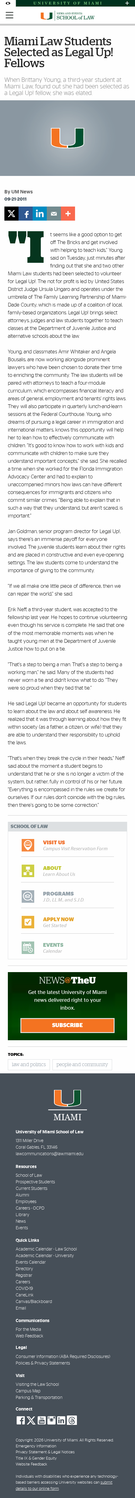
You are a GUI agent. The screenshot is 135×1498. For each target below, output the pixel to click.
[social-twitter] (31, 1420)
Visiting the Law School (37, 1384)
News (21, 1221)
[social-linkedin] (61, 1420)
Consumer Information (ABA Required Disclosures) (63, 1357)
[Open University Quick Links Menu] (127, 3)
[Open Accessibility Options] (8, 3)
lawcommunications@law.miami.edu (50, 1154)
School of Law (29, 1175)
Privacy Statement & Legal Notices (45, 1452)
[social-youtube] (42, 1420)
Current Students (31, 1188)
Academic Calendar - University (45, 1256)
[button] (121, 1481)
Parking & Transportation (39, 1398)
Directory (24, 1269)
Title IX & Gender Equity (36, 1458)
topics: (16, 1055)
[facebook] (26, 214)
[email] (54, 214)
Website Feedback (31, 1464)
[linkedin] (40, 214)
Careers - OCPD (30, 1208)
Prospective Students (35, 1182)
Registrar (24, 1275)
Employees (26, 1202)
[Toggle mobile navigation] (9, 15)
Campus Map (28, 1391)
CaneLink (25, 1295)
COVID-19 (24, 1288)
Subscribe (67, 1025)
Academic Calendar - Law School (46, 1249)
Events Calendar (31, 1262)
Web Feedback (29, 1336)
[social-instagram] (51, 1420)
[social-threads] (72, 1420)
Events (22, 1228)
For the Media (28, 1329)
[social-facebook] (21, 1420)
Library (22, 1215)
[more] (68, 214)
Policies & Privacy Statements (43, 1363)
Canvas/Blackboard (34, 1302)
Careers (23, 1282)
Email (21, 1308)
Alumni (22, 1195)
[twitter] (11, 214)
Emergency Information (36, 1446)
